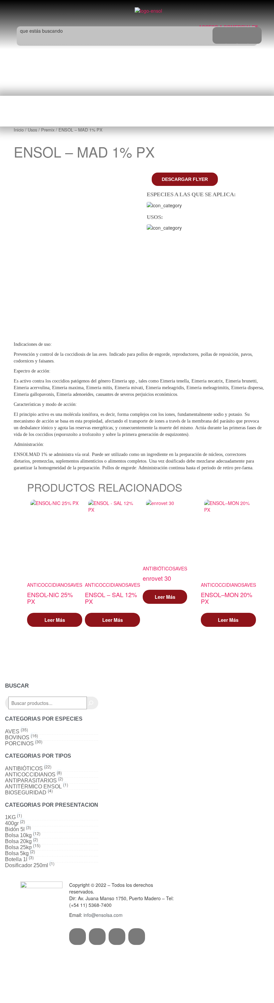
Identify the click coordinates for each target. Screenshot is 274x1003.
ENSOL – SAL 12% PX (111, 597)
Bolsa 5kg (17, 853)
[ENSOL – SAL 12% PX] (112, 536)
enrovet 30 (157, 578)
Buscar (17, 686)
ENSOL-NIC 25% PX (50, 597)
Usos (32, 130)
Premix (47, 130)
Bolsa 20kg (18, 841)
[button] (59, 9)
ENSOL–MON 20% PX (226, 597)
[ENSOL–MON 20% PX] (228, 536)
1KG (10, 817)
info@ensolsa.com (103, 915)
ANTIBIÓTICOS (159, 568)
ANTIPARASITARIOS (31, 780)
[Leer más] (54, 620)
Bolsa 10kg (18, 835)
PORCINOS (19, 743)
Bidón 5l (15, 829)
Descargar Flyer (185, 179)
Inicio (19, 130)
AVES (76, 584)
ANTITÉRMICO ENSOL (33, 786)
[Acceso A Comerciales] (205, 13)
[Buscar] (91, 703)
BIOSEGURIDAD (25, 792)
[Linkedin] (136, 936)
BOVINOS (17, 737)
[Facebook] (77, 936)
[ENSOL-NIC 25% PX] (54, 536)
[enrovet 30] (165, 528)
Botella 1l (16, 859)
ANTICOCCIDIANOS (49, 584)
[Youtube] (117, 936)
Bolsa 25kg (18, 847)
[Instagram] (97, 936)
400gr (12, 823)
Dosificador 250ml (26, 865)
